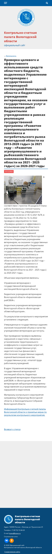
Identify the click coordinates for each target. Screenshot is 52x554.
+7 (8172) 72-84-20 (18, 530)
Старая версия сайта (12, 552)
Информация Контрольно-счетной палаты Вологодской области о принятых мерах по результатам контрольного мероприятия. (25, 412)
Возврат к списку (12, 429)
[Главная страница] (26, 17)
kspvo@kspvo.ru (15, 533)
